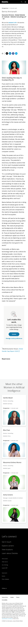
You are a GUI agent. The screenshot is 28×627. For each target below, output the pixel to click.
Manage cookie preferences (14, 338)
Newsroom (4, 573)
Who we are (5, 558)
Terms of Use (5, 597)
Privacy (17, 597)
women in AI (12, 22)
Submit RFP (4, 568)
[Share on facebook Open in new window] (13, 53)
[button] (21, 2)
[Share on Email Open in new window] (16, 53)
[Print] (2, 53)
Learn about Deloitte (10, 553)
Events (3, 576)
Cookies (12, 597)
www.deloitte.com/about (7, 618)
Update (14, 334)
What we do (5, 562)
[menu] (25, 2)
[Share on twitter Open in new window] (7, 53)
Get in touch (6, 542)
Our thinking (5, 565)
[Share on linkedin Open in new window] (10, 53)
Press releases (5, 579)
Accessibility (4, 600)
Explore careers (8, 545)
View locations (7, 549)
